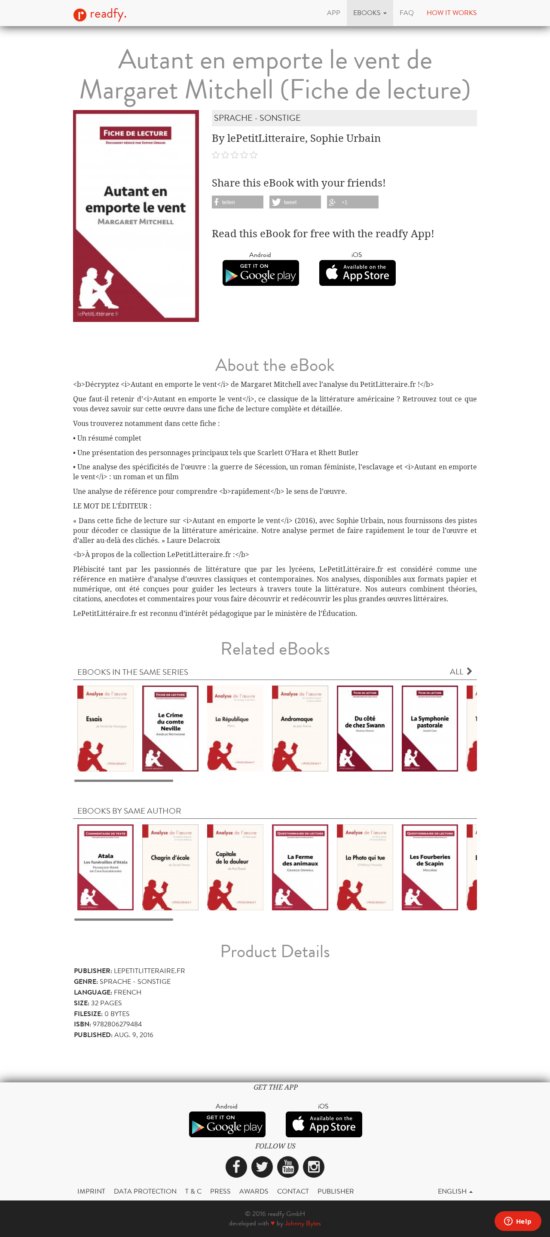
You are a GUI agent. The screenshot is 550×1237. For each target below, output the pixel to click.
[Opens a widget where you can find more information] (517, 1222)
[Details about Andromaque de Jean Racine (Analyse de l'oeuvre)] (300, 727)
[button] (370, 13)
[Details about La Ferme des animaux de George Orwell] (300, 866)
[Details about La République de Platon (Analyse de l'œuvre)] (235, 727)
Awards (254, 1191)
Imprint (91, 1191)
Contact (293, 1191)
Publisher (336, 1191)
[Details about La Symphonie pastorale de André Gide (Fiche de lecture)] (430, 727)
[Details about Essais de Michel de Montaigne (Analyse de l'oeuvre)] (105, 727)
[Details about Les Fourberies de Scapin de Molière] (430, 866)
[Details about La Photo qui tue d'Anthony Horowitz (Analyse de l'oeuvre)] (365, 866)
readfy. (107, 13)
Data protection (145, 1191)
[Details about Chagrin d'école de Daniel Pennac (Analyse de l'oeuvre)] (170, 866)
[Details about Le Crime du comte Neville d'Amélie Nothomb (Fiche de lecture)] (170, 727)
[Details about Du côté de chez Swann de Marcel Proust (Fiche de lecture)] (365, 727)
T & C (193, 1191)
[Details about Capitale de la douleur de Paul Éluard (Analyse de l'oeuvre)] (235, 866)
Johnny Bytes (303, 1223)
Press (220, 1191)
